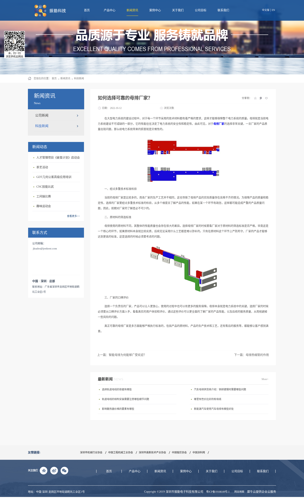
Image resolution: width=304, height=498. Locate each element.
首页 (87, 10)
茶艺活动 (42, 167)
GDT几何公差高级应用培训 (53, 177)
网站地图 (238, 491)
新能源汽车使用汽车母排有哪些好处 (214, 408)
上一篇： (121, 354)
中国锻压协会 (179, 452)
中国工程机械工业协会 (120, 452)
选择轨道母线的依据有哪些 (117, 389)
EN (273, 10)
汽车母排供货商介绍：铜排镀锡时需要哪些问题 (220, 389)
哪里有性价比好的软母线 (207, 399)
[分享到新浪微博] (54, 470)
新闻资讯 (65, 78)
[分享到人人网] (266, 98)
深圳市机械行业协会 (91, 452)
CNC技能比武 (45, 186)
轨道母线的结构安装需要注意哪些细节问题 (125, 399)
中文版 (265, 10)
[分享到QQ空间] (255, 98)
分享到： (247, 98)
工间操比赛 (43, 196)
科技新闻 (79, 78)
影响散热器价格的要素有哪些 (118, 408)
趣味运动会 (43, 206)
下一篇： (251, 354)
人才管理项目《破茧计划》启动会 (58, 157)
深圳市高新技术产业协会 (152, 452)
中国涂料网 (199, 452)
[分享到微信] (64, 470)
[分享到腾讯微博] (261, 98)
